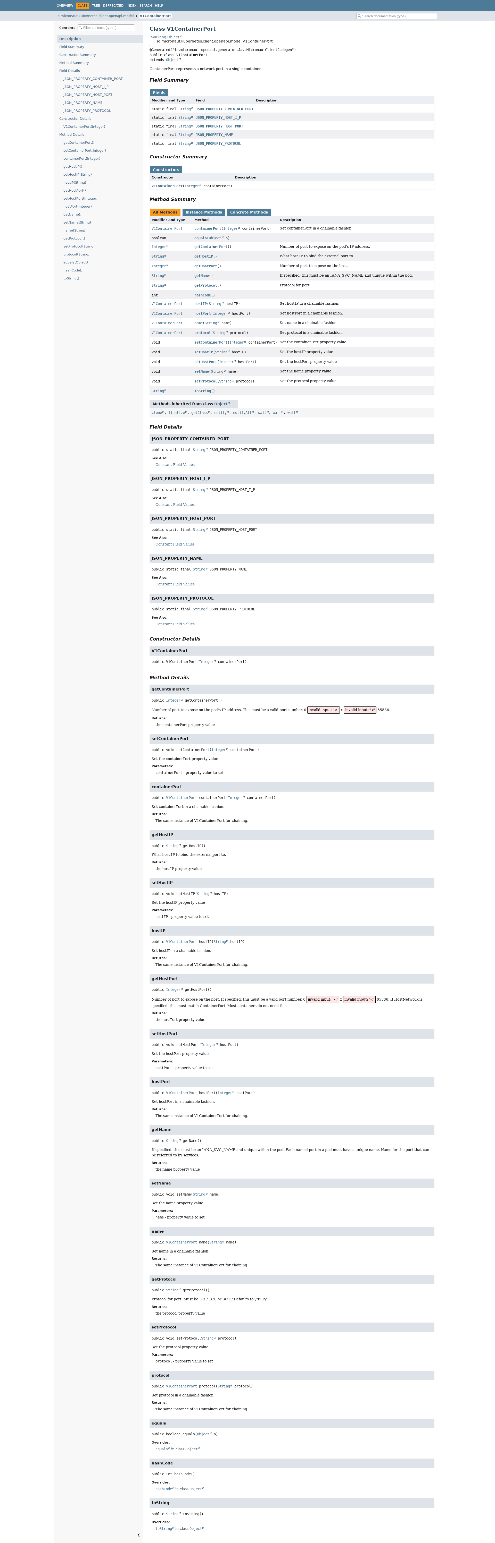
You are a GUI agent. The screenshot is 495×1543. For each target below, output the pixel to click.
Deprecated (113, 5)
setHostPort (205, 362)
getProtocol (205, 285)
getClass (199, 413)
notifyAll (242, 413)
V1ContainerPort (155, 16)
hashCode (202, 295)
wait (262, 413)
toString (202, 391)
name (198, 323)
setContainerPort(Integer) (84, 150)
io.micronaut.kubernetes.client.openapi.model (95, 16)
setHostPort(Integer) (80, 198)
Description (70, 39)
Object (172, 60)
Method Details (72, 135)
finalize (176, 413)
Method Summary (74, 63)
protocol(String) (76, 254)
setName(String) (77, 222)
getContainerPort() (78, 142)
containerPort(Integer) (81, 158)
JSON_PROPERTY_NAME (82, 103)
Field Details (69, 71)
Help (159, 5)
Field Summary (71, 47)
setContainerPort (210, 342)
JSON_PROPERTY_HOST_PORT (87, 95)
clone (157, 413)
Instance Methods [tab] (204, 212)
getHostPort (205, 266)
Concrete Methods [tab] (249, 212)
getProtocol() (74, 238)
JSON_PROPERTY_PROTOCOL (87, 111)
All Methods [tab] (165, 212)
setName (201, 371)
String (184, 109)
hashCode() (72, 270)
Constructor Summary (77, 55)
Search (145, 5)
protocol (202, 333)
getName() (72, 214)
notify (220, 413)
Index (131, 5)
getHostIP (203, 256)
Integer (192, 186)
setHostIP (203, 352)
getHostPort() (74, 190)
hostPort (202, 313)
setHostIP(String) (77, 174)
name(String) (74, 230)
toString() (71, 278)
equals (200, 238)
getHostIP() (72, 166)
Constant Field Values (175, 465)
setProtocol (205, 381)
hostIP (200, 304)
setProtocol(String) (79, 246)
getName (201, 276)
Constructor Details (75, 119)
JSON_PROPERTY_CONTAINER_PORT (93, 79)
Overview (65, 5)
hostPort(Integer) (77, 206)
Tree (96, 5)
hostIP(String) (74, 182)
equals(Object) (75, 262)
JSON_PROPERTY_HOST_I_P (86, 87)
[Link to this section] (192, 80)
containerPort (207, 228)
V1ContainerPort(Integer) (84, 127)
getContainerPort (210, 247)
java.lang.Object (164, 37)
